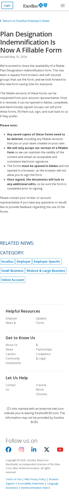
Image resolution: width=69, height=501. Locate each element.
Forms (40, 323)
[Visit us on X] (47, 451)
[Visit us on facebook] (8, 451)
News (9, 349)
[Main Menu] (62, 5)
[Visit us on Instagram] (21, 451)
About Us (11, 345)
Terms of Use (13, 479)
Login (7, 5)
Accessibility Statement (31, 483)
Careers (11, 354)
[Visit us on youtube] (60, 451)
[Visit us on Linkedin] (33, 451)
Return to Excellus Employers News (26, 21)
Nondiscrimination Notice (35, 487)
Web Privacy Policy (35, 479)
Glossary (41, 394)
